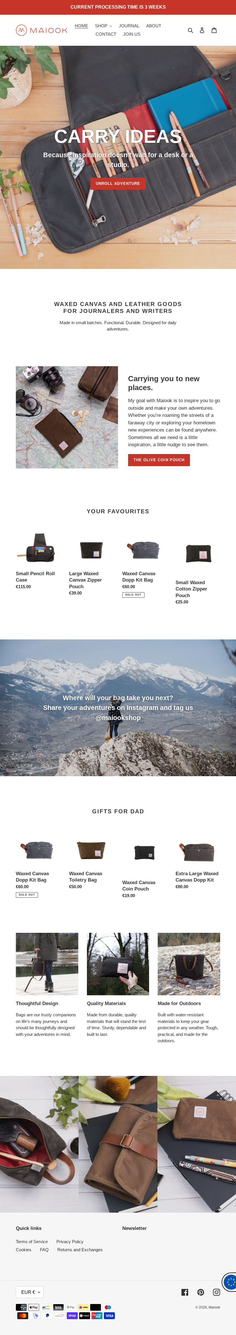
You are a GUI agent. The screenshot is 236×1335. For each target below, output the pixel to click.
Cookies (23, 1249)
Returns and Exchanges (80, 1249)
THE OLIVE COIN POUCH (159, 460)
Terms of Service (32, 1241)
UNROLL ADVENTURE (118, 183)
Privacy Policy (69, 1241)
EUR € (28, 1292)
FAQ (44, 1249)
